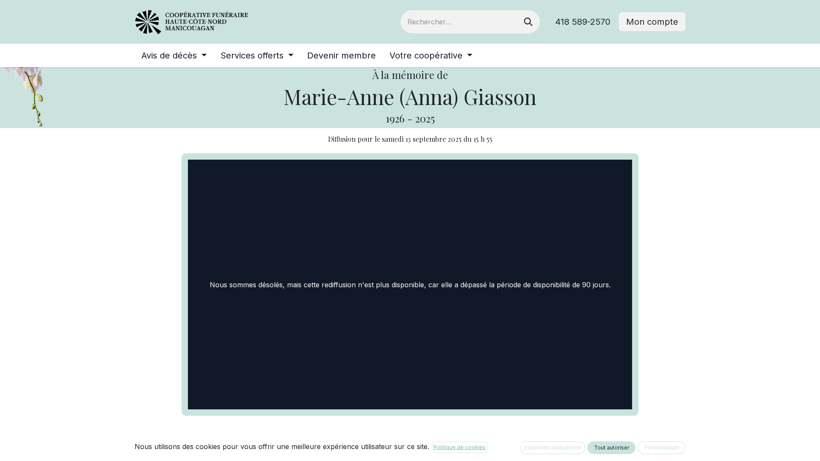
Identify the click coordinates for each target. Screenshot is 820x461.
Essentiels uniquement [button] (552, 447)
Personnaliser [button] (661, 447)
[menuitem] (174, 55)
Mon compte (652, 22)
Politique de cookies (459, 447)
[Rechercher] (528, 21)
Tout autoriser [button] (611, 447)
